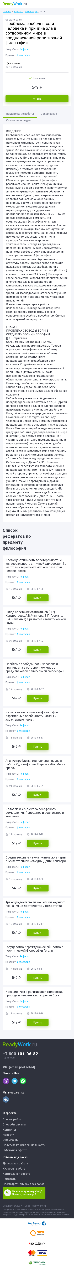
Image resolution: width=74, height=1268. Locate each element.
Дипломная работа (15, 1163)
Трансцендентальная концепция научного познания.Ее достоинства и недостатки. (35, 904)
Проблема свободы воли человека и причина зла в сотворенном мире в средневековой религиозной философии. (35, 667)
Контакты (9, 1129)
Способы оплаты (14, 1124)
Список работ (12, 1119)
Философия (31, 11)
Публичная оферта (15, 1150)
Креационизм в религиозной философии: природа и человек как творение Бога (35, 993)
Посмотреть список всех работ (23, 1184)
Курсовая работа (14, 1168)
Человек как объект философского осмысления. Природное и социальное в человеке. (35, 812)
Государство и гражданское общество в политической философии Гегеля (34, 948)
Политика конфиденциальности (24, 1145)
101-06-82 (20, 1053)
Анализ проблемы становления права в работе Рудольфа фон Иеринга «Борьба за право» (35, 764)
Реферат (18, 11)
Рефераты (9, 1178)
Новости (8, 1134)
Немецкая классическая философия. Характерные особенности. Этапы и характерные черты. (32, 715)
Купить (37, 98)
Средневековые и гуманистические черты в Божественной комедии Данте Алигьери (36, 859)
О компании (10, 1140)
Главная (7, 11)
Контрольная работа (16, 1173)
